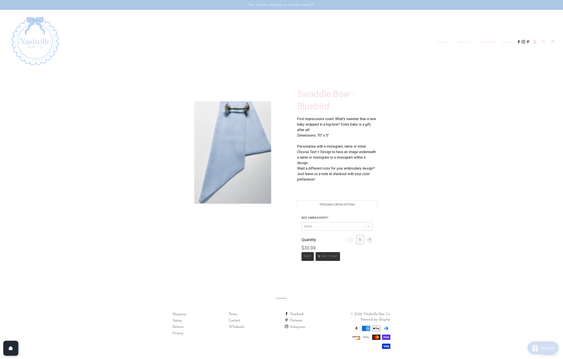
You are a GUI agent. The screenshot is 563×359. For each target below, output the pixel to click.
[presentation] (315, 218)
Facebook (296, 314)
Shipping (179, 314)
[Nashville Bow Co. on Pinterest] (528, 42)
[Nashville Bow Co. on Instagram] (524, 42)
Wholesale (236, 327)
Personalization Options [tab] (337, 204)
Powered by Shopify (375, 319)
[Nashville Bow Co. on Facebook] (519, 42)
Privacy (178, 333)
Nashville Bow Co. (377, 314)
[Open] (10, 348)
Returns (178, 327)
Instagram (297, 327)
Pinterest (295, 320)
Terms (233, 314)
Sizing (177, 320)
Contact (234, 320)
